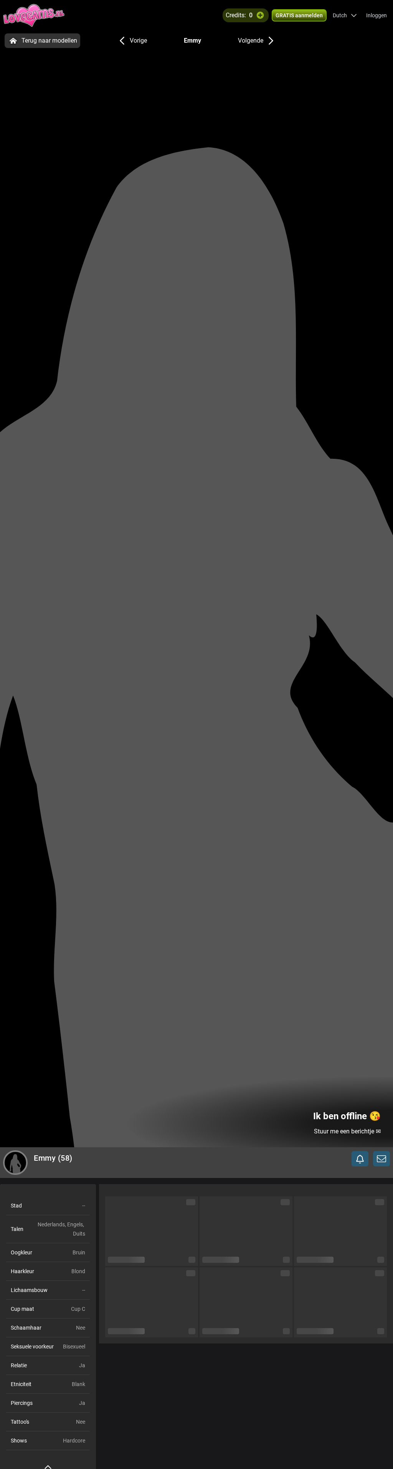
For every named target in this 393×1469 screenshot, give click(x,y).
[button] (345, 15)
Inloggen (376, 15)
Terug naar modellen (49, 40)
